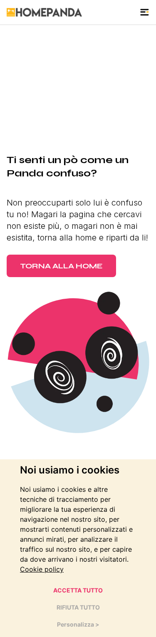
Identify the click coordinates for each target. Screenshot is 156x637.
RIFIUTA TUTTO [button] (78, 607)
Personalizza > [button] (78, 624)
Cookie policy (42, 569)
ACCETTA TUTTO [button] (78, 590)
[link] (42, 569)
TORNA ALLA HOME (61, 265)
